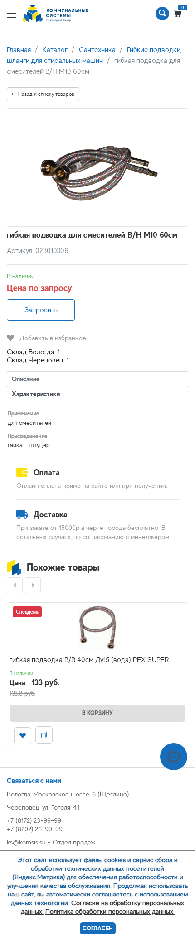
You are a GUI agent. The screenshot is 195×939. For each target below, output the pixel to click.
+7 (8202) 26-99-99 (35, 829)
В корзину (97, 713)
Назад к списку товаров (46, 94)
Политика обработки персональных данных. (110, 911)
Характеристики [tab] (36, 393)
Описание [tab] (26, 378)
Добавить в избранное (53, 338)
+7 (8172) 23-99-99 (34, 820)
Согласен (98, 928)
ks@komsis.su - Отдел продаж (51, 842)
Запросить (41, 310)
